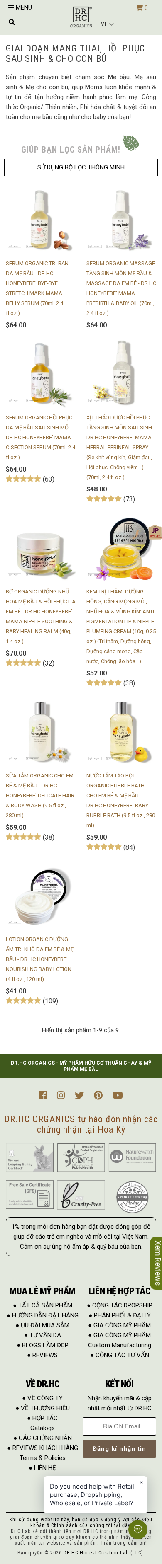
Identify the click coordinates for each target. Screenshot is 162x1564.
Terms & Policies (43, 1458)
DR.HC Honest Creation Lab (96, 1553)
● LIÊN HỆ (42, 1468)
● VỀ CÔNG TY (42, 1398)
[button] (107, 24)
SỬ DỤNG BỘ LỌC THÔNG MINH (81, 167)
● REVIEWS (42, 1355)
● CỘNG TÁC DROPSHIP (119, 1305)
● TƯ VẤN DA (42, 1335)
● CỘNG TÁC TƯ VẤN (119, 1355)
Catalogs (42, 1428)
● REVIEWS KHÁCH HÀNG (42, 1448)
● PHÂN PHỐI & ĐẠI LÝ (119, 1315)
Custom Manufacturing (119, 1345)
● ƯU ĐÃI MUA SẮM (42, 1325)
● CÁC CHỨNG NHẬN (42, 1438)
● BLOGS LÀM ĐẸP (43, 1345)
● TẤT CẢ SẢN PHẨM (42, 1305)
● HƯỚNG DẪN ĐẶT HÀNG (43, 1315)
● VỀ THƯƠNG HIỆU (42, 1408)
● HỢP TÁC (42, 1418)
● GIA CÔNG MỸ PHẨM (119, 1325)
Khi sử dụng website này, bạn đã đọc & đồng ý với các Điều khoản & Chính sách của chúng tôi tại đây (81, 1522)
